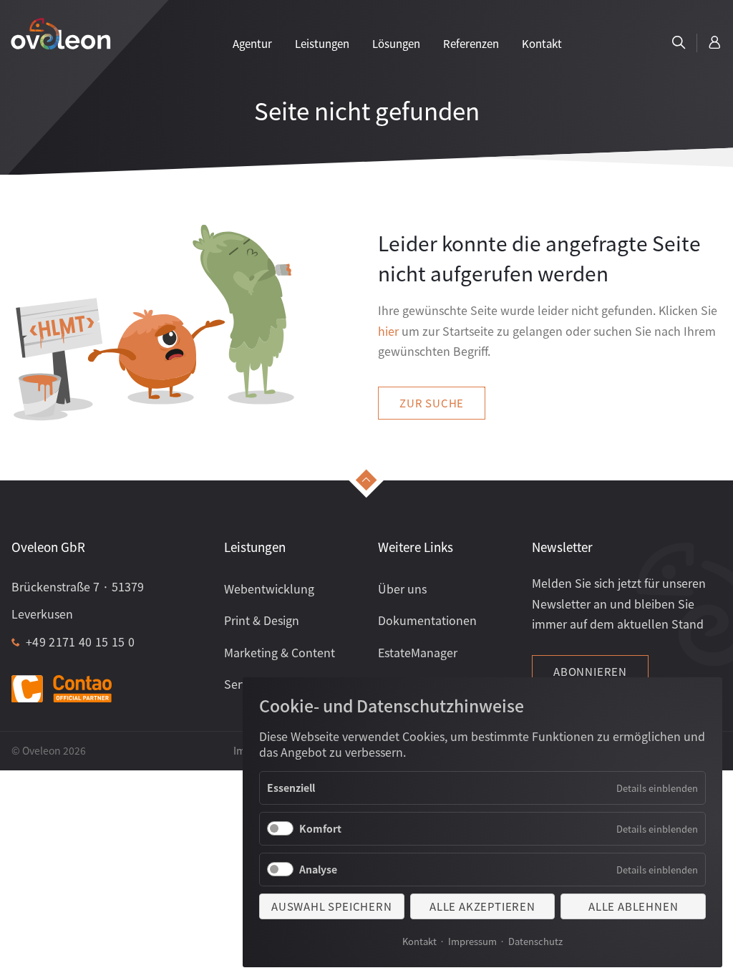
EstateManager (417, 652)
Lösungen (396, 43)
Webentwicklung (269, 588)
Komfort (320, 828)
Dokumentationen (427, 620)
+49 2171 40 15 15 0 (80, 641)
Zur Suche (431, 402)
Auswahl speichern (331, 906)
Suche (678, 43)
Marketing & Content (279, 652)
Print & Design (261, 620)
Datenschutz (535, 941)
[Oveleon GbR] (61, 32)
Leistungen (322, 43)
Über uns (402, 588)
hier (388, 330)
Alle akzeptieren (482, 906)
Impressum (472, 941)
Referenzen (471, 43)
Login (715, 43)
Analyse (318, 869)
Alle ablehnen (633, 906)
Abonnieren (590, 671)
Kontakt (419, 941)
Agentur (252, 43)
